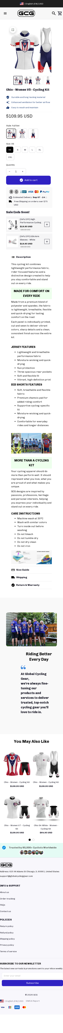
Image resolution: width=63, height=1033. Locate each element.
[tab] (30, 840)
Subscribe (32, 983)
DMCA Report (33, 1001)
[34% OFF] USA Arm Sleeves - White (29, 238)
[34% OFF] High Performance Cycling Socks (30, 221)
